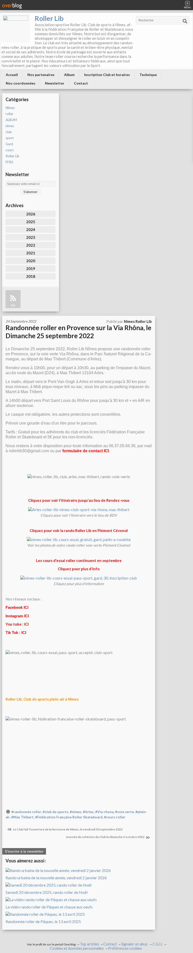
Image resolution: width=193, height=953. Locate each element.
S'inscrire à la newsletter (24, 851)
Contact (81, 83)
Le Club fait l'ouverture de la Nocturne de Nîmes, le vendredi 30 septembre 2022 (67, 829)
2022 (30, 245)
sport (10, 138)
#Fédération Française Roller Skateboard (69, 817)
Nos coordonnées (20, 83)
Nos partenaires (41, 74)
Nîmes (10, 108)
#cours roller (114, 817)
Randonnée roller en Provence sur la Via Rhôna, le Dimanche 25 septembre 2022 (78, 332)
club (9, 132)
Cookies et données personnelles (77, 948)
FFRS (9, 162)
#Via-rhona (104, 812)
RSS (13, 305)
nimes (10, 126)
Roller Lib (49, 18)
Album (69, 74)
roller (9, 114)
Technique (148, 74)
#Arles (88, 812)
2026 (30, 214)
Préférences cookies (125, 948)
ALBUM (11, 120)
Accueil (12, 74)
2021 (30, 253)
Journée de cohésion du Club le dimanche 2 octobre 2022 (105, 837)
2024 (30, 229)
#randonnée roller (26, 812)
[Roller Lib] (16, 28)
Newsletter (54, 83)
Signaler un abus (134, 944)
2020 (30, 260)
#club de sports (55, 812)
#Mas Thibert (22, 817)
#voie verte (124, 812)
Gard (9, 144)
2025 (30, 221)
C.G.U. (158, 944)
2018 (30, 276)
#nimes (75, 812)
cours (10, 150)
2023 (30, 237)
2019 (30, 268)
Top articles (89, 944)
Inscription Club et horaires (107, 74)
